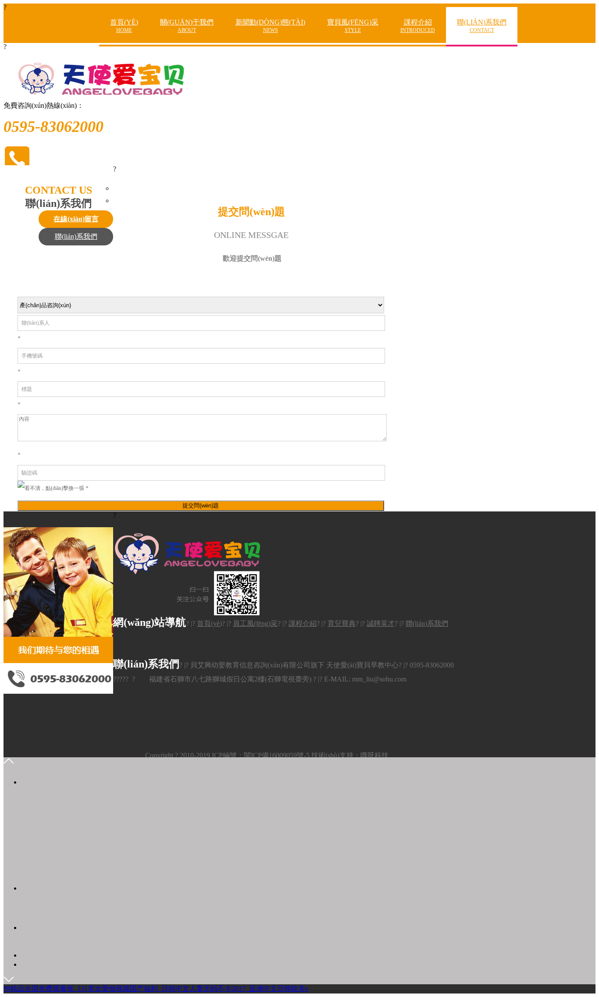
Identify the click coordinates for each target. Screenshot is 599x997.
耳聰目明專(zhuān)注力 (445, 86)
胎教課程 (445, 115)
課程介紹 (417, 25)
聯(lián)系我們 (481, 25)
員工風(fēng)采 (255, 623)
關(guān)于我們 (187, 25)
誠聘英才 (204, 53)
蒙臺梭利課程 (445, 53)
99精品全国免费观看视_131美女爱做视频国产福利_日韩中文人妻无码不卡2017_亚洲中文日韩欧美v (156, 988)
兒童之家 (445, 100)
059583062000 (60, 906)
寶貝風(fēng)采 (352, 25)
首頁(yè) (124, 25)
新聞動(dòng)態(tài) (270, 25)
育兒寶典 (342, 623)
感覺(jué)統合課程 (445, 69)
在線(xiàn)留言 (499, 54)
